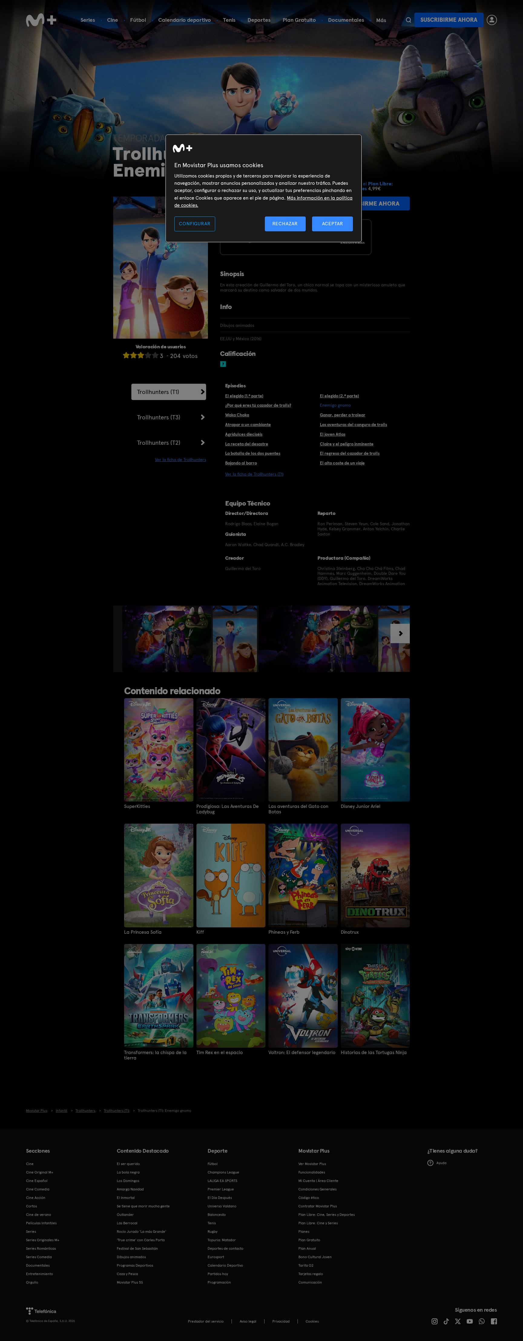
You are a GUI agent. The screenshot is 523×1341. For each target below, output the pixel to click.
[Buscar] (408, 20)
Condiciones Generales (317, 1189)
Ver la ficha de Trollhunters (180, 459)
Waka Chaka (237, 414)
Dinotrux (350, 932)
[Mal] (133, 355)
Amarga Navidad (130, 1189)
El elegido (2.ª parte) (339, 395)
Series (88, 20)
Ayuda (441, 1163)
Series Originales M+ (42, 1240)
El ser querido (128, 1164)
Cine (112, 20)
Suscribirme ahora (448, 19)
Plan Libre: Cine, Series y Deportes (326, 1214)
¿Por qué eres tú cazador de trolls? (258, 405)
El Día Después (220, 1198)
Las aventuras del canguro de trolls (353, 424)
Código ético (308, 1198)
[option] (167, 639)
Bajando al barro (241, 463)
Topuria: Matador (222, 1240)
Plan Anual (307, 1248)
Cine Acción (35, 1198)
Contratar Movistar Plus (317, 1206)
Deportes (259, 20)
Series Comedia (39, 1257)
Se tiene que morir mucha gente (143, 1206)
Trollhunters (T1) (158, 391)
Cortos (31, 1206)
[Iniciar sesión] (492, 20)
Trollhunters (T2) (158, 442)
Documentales (346, 20)
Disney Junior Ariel (360, 806)
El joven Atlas (332, 434)
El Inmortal (126, 1198)
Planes (303, 1231)
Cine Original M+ (39, 1172)
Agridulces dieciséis (243, 434)
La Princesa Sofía (143, 932)
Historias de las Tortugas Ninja (374, 1052)
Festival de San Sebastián (137, 1248)
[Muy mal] (126, 355)
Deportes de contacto (225, 1248)
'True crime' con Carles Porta (141, 1240)
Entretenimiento (39, 1274)
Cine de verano (38, 1214)
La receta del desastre (246, 443)
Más (381, 20)
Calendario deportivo (184, 20)
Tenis (229, 20)
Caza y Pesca (127, 1274)
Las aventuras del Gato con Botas (298, 809)
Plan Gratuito (299, 20)
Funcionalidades (311, 1172)
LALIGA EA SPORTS (222, 1181)
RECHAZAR (285, 223)
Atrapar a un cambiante (248, 424)
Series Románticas (41, 1248)
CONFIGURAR (194, 223)
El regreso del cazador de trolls (350, 453)
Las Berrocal (127, 1223)
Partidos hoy (218, 1274)
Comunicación (310, 1282)
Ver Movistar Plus (312, 1164)
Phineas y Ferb (283, 932)
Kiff (200, 932)
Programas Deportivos (135, 1265)
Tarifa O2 (306, 1265)
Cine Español (37, 1181)
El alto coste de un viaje (342, 463)
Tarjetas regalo (310, 1274)
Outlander (125, 1214)
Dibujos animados (131, 1257)
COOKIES (312, 1321)
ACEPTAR (332, 223)
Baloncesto (217, 1214)
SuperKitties (137, 806)
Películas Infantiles (41, 1223)
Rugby (212, 1231)
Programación (219, 1282)
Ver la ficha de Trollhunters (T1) (254, 474)
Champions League (223, 1172)
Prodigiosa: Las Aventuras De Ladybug (227, 809)
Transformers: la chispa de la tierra (155, 1055)
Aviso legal (248, 1321)
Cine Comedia (37, 1189)
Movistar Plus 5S (130, 1282)
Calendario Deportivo (225, 1265)
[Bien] (148, 355)
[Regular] (140, 355)
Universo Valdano (222, 1206)
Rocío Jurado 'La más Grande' (141, 1231)
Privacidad (281, 1321)
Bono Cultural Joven (315, 1257)
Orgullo (32, 1282)
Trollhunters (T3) (158, 417)
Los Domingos (128, 1181)
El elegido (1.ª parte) (244, 395)
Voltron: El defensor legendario (301, 1052)
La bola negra (128, 1172)
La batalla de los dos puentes (252, 453)
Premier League (221, 1189)
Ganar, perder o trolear (342, 414)
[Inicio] (41, 20)
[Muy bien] (155, 355)
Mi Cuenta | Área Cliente (318, 1181)
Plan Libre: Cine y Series (318, 1223)
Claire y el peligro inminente (346, 443)
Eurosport (216, 1257)
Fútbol (138, 20)
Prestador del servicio (206, 1321)
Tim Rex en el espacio (219, 1052)
